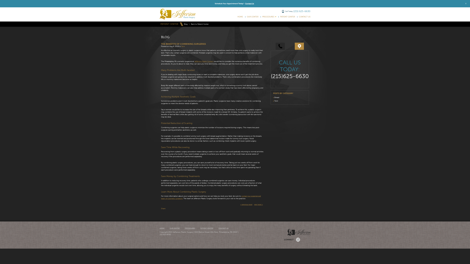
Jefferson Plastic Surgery (203, 61)
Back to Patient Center (200, 24)
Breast (276, 97)
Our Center (252, 17)
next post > (258, 205)
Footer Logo (298, 232)
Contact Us (249, 4)
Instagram (298, 240)
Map (299, 46)
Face (183, 46)
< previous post (246, 205)
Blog (186, 24)
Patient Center (287, 17)
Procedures (268, 17)
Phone (280, 46)
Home (240, 17)
